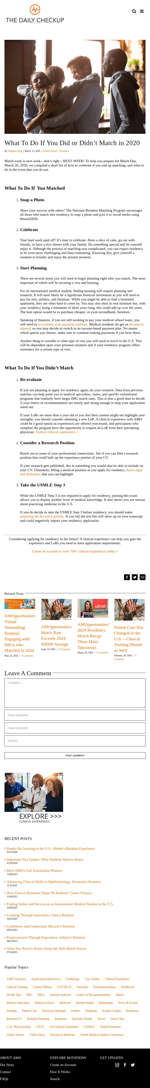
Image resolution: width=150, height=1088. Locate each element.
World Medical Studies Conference (102, 1035)
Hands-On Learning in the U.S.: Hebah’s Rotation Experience (51, 848)
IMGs (41, 995)
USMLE (89, 1027)
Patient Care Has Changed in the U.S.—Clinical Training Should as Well (128, 639)
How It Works (60, 1072)
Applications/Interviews (45, 979)
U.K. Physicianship (19, 1027)
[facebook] (125, 1065)
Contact (5, 1072)
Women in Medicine (62, 1035)
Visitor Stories (15, 1035)
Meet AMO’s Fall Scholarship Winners (34, 871)
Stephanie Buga (15, 151)
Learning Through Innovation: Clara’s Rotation (40, 915)
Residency (132, 1011)
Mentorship (106, 1003)
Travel (101, 1019)
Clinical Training (17, 987)
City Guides (92, 979)
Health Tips (14, 995)
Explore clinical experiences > (57, 432)
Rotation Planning (38, 1019)
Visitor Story (37, 1035)
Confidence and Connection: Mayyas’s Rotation (41, 926)
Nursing (12, 1011)
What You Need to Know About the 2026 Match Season (47, 948)
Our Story (7, 1065)
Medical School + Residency (55, 151)
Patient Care (29, 1011)
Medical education (18, 1003)
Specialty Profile (82, 1019)
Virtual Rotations (110, 1027)
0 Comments (27, 655)
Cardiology (72, 979)
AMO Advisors (16, 979)
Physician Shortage (54, 1011)
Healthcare (127, 987)
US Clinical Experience (64, 1027)
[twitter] (133, 1065)
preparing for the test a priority (42, 516)
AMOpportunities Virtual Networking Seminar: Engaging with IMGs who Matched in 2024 (19, 633)
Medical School (44, 1003)
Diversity (82, 987)
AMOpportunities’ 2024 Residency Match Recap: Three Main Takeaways (93, 636)
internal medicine (60, 995)
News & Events (128, 1003)
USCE (40, 1027)
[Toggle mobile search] (134, 11)
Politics (75, 1011)
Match (120, 995)
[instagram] (117, 1065)
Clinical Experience (117, 979)
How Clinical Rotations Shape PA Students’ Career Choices (49, 893)
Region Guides (111, 1011)
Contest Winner (42, 987)
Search (55, 1079)
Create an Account (63, 1065)
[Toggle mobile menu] (142, 11)
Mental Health (85, 1003)
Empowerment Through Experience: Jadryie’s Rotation (46, 937)
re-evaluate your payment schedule (62, 324)
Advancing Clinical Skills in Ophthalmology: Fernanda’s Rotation (54, 882)
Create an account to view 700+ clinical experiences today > (75, 551)
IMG (29, 995)
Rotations (60, 1019)
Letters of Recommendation (93, 995)
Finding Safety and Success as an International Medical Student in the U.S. (61, 904)
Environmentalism (104, 987)
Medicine (65, 1003)
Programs (91, 1011)
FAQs (4, 1079)
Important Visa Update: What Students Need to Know (45, 859)
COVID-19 (64, 987)
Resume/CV (14, 1019)
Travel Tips (117, 1019)
